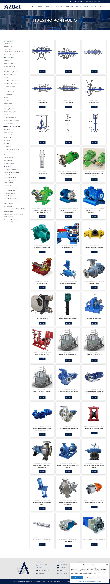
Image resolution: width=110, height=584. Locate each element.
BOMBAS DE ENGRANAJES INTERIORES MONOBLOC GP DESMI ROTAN (42, 429)
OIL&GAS (6, 100)
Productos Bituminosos (10, 111)
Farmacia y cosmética (9, 86)
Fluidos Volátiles (8, 152)
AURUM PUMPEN (38, 281)
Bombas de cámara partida (11, 188)
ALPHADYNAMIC (87, 281)
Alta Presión (7, 129)
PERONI (70, 538)
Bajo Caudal (7, 140)
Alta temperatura (8, 132)
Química (6, 114)
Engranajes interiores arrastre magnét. (13, 214)
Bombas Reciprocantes (9, 195)
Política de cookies (82, 581)
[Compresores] (58, 573)
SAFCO (44, 65)
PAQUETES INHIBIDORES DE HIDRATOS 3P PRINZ (68, 355)
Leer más (42, 71)
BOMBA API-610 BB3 (94, 67)
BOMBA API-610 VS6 (42, 173)
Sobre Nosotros (43, 564)
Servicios (41, 567)
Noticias (41, 573)
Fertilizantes (7, 89)
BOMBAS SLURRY (8, 44)
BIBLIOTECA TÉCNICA (82, 6)
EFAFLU (49, 352)
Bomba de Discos (8, 174)
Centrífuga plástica (8, 203)
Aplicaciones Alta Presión (10, 63)
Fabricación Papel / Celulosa (11, 83)
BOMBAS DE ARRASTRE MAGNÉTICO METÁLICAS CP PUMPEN (68, 211)
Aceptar (77, 577)
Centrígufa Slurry (8, 206)
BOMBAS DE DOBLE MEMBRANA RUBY (94, 428)
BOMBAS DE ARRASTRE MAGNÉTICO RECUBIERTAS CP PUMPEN (94, 211)
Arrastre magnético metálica (11, 169)
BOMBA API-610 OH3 (42, 138)
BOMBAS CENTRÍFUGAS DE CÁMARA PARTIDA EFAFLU (94, 466)
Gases (5, 155)
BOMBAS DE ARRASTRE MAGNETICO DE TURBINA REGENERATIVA (42, 211)
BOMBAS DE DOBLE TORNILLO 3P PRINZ (94, 247)
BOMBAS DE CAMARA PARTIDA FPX (42, 247)
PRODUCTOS (49, 6)
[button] (107, 565)
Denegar (89, 577)
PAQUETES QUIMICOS (9, 54)
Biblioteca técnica (44, 570)
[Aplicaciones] (58, 565)
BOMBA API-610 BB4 (42, 102)
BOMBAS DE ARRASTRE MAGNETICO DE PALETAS (94, 174)
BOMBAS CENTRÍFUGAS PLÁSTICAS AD (94, 502)
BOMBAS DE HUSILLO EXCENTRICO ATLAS (42, 540)
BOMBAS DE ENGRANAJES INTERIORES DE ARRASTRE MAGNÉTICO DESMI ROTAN (94, 392)
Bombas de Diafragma (9, 190)
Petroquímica (7, 106)
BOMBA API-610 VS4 (94, 138)
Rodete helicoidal (8, 222)
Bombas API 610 (8, 185)
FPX (49, 245)
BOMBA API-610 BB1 (42, 67)
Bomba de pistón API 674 (10, 180)
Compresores (7, 146)
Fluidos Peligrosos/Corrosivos (11, 91)
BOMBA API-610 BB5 (68, 102)
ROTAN (75, 389)
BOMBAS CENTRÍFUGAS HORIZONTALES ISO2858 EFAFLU (42, 466)
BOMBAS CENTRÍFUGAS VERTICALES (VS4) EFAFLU (42, 503)
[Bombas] (58, 570)
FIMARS (75, 281)
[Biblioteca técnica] (37, 570)
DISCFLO (75, 245)
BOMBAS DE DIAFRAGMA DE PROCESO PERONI (94, 540)
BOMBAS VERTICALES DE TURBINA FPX (68, 318)
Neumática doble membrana (11, 219)
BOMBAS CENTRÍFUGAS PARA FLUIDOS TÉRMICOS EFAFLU (68, 503)
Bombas (62, 570)
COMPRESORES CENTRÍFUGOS (94, 318)
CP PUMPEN (75, 208)
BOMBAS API (7, 49)
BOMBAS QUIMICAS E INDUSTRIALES (13, 51)
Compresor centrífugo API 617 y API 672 (14, 209)
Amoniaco (6, 60)
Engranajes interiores (9, 211)
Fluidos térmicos (8, 94)
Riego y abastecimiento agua (11, 120)
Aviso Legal (98, 581)
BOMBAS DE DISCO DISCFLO (68, 247)
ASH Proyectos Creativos (55, 581)
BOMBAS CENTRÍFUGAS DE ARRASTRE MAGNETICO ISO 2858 (68, 174)
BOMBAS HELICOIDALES (94, 283)
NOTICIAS (93, 6)
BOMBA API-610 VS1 (68, 138)
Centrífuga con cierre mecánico (12, 201)
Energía (6, 77)
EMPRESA (40, 6)
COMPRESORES (8, 46)
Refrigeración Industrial (10, 117)
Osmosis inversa (8, 103)
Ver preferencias (102, 577)
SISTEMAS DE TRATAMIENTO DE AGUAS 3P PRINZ (42, 392)
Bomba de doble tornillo (10, 177)
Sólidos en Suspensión (9, 163)
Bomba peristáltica (8, 182)
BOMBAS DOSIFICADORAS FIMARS (68, 283)
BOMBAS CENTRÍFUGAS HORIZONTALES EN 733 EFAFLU (68, 466)
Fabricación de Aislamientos (11, 80)
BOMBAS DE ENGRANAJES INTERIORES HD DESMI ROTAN (68, 392)
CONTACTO (102, 6)
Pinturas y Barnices (9, 109)
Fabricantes (63, 567)
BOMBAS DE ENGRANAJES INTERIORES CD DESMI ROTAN (68, 429)
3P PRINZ (91, 245)
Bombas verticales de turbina (11, 198)
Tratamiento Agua (8, 123)
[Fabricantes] (58, 568)
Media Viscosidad (8, 160)
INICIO (33, 6)
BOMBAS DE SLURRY (42, 283)
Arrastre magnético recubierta (11, 172)
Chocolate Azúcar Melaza (10, 69)
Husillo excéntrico (8, 216)
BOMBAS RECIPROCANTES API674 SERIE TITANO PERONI (68, 540)
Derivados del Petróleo (10, 74)
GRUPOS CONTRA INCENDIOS (42, 354)
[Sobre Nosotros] (37, 565)
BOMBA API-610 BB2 (68, 67)
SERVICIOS (59, 6)
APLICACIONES (69, 6)
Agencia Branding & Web (43, 581)
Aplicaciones (63, 564)
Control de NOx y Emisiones (11, 72)
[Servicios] (37, 568)
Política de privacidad (91, 581)
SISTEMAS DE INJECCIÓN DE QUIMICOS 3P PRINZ (94, 355)
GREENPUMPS (75, 171)
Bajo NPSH (6, 143)
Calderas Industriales (9, 66)
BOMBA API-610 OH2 (94, 102)
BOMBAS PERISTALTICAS (42, 318)
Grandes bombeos (8, 157)
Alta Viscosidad (8, 135)
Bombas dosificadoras (9, 193)
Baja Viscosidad (8, 137)
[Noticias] (37, 573)
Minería (6, 97)
